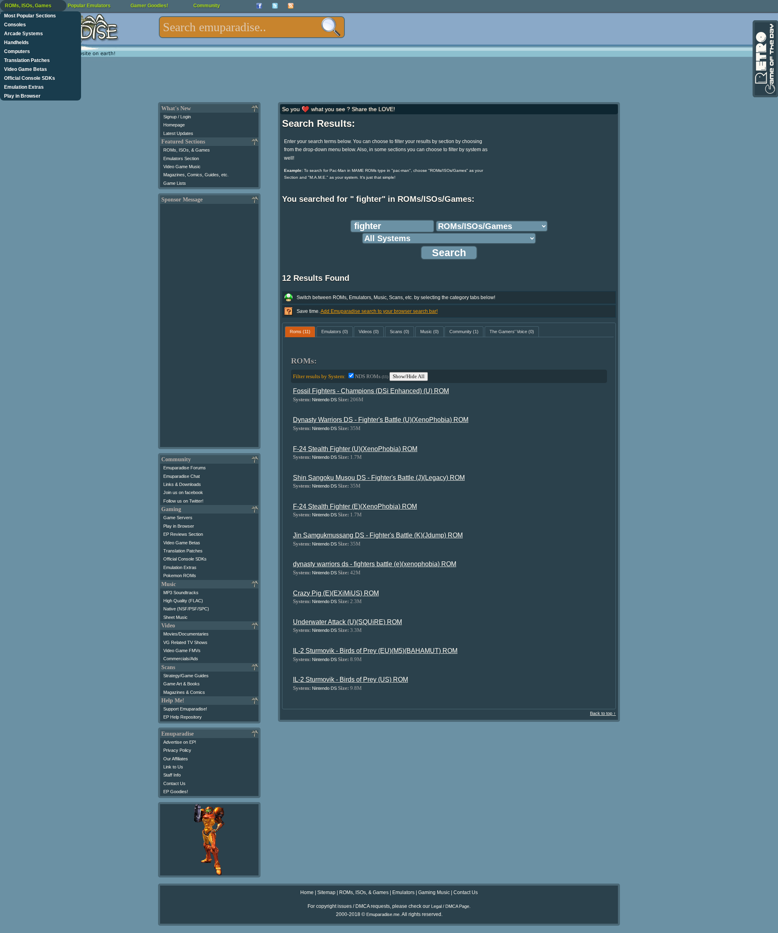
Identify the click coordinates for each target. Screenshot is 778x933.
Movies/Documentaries (186, 633)
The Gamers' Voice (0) (511, 331)
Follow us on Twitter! (183, 501)
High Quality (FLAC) (183, 600)
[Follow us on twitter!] (275, 6)
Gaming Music (434, 892)
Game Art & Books (181, 683)
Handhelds (16, 42)
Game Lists (174, 183)
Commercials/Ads (180, 658)
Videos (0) (369, 331)
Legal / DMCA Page (450, 906)
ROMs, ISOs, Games (28, 6)
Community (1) (464, 331)
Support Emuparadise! (185, 708)
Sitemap (326, 892)
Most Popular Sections (30, 16)
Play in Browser (22, 96)
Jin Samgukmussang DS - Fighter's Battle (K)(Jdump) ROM (378, 535)
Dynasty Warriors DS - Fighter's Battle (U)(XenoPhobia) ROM (380, 419)
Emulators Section (181, 158)
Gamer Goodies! (149, 6)
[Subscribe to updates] (291, 6)
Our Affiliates (175, 758)
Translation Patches (27, 60)
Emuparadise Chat (181, 476)
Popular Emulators (89, 6)
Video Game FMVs (182, 650)
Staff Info (172, 775)
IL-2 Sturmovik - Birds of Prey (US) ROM (350, 679)
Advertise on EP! (179, 742)
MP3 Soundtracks (181, 592)
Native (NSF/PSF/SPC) (186, 608)
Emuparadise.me (383, 914)
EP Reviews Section (183, 534)
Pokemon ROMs (179, 575)
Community (206, 6)
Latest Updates (178, 133)
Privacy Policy (177, 750)
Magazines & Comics (184, 692)
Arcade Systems (23, 33)
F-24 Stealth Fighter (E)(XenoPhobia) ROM (355, 506)
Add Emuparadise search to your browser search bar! (379, 311)
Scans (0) (399, 331)
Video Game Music (182, 166)
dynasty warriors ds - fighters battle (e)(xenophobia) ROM (374, 564)
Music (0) (429, 331)
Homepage (174, 124)
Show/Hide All (409, 376)
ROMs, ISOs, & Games (186, 150)
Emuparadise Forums (184, 467)
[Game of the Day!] (764, 58)
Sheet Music (175, 617)
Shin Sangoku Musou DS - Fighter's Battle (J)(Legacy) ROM (379, 477)
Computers (17, 51)
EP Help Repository (182, 717)
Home (307, 892)
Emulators (403, 892)
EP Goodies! (175, 791)
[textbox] (252, 27)
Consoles (15, 25)
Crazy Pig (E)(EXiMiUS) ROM (336, 593)
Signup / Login (177, 116)
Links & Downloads (182, 484)
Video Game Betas (25, 69)
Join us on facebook (183, 492)
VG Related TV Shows (185, 642)
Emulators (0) (334, 331)
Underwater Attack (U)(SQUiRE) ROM (347, 621)
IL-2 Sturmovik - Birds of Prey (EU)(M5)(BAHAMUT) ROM (375, 650)
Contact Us (174, 783)
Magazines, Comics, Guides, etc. (196, 174)
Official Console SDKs (29, 78)
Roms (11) (300, 331)
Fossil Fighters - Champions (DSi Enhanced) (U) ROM (371, 390)
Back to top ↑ (603, 713)
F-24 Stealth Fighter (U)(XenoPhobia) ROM (355, 448)
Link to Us (173, 766)
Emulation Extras (24, 87)
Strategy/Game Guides (186, 675)
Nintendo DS (324, 399)
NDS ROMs (371, 376)
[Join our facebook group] (259, 6)
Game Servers (177, 517)
